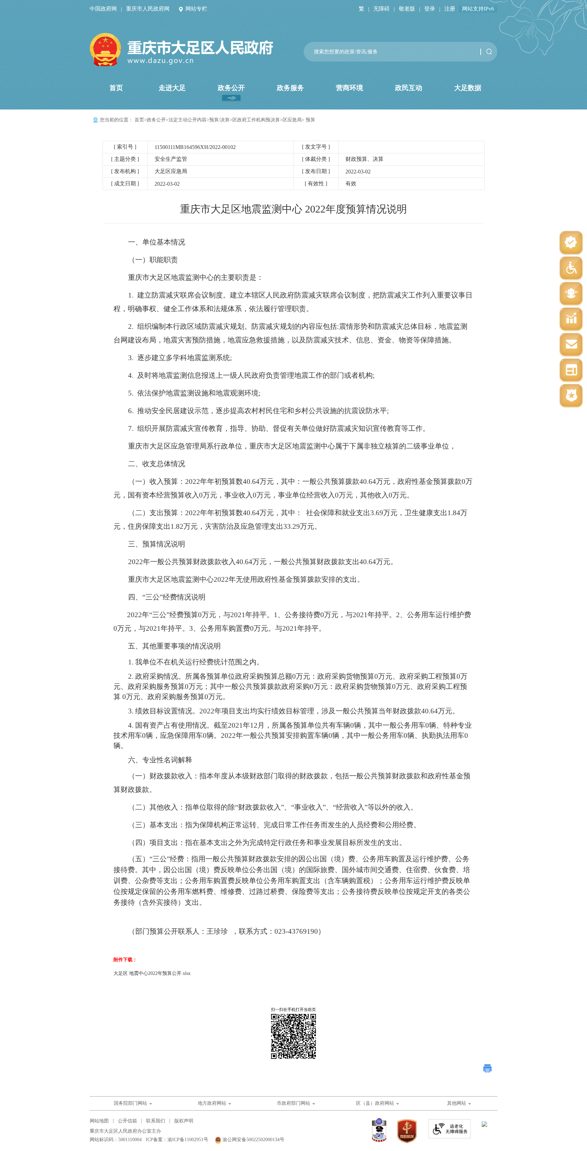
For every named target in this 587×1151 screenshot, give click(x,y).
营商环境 (349, 87)
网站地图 (99, 1120)
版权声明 (183, 1120)
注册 (449, 9)
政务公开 (231, 87)
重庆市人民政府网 (148, 9)
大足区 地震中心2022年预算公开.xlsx (152, 973)
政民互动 (408, 87)
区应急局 (292, 119)
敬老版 (407, 9)
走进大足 (172, 87)
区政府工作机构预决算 (256, 119)
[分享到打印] (487, 1068)
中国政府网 (103, 9)
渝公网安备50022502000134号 (253, 1139)
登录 (429, 9)
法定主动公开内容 (187, 119)
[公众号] (571, 243)
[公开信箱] (571, 345)
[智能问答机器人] (571, 294)
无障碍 (381, 9)
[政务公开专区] (571, 396)
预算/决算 (219, 119)
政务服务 (290, 87)
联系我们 (155, 1120)
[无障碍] (571, 268)
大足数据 (467, 87)
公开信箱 (127, 1120)
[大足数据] (571, 319)
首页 (116, 87)
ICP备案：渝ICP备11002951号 (177, 1139)
